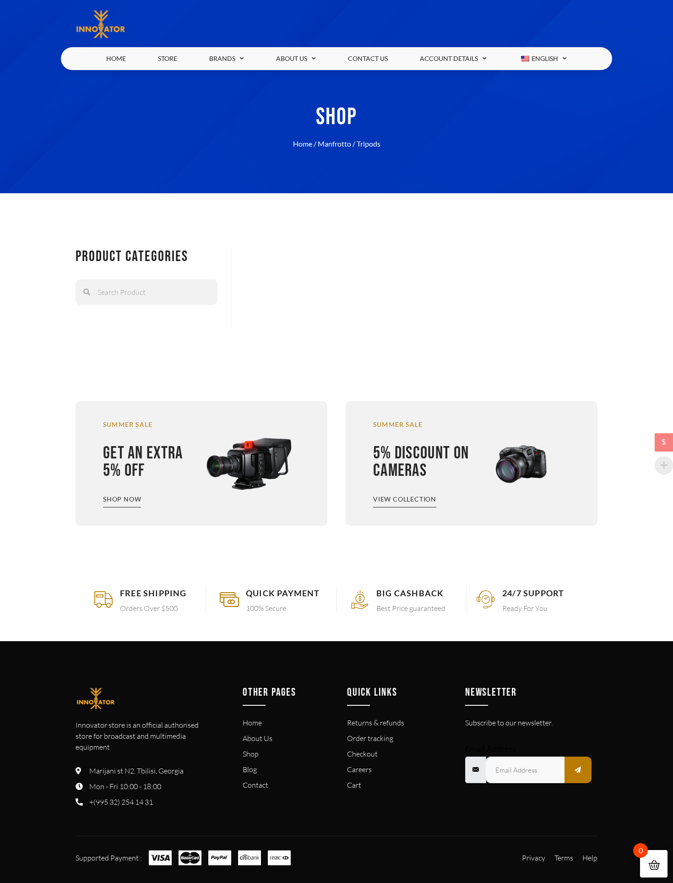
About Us (291, 58)
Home (116, 58)
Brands (222, 58)
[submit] (578, 770)
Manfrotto (334, 143)
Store (167, 58)
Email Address (490, 749)
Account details (449, 58)
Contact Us (368, 58)
